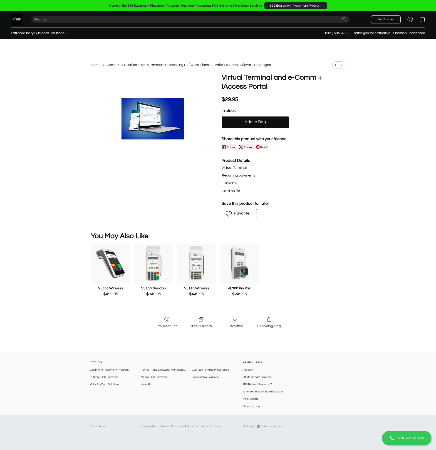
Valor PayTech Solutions (104, 384)
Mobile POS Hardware (154, 377)
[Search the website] (344, 19)
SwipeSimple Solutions (205, 377)
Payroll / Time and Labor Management (163, 369)
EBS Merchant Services (257, 377)
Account (248, 369)
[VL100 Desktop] (153, 263)
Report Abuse (98, 426)
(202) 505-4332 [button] (337, 33)
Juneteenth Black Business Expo (263, 391)
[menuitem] (335, 65)
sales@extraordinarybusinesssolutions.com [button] (389, 33)
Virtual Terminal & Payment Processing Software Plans (165, 65)
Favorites (235, 326)
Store (111, 65)
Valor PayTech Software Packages (243, 65)
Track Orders (201, 326)
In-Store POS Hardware (104, 377)
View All (145, 384)
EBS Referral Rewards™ (257, 384)
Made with (264, 426)
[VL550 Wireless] (110, 263)
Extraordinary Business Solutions (38, 33)
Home (96, 65)
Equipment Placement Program (109, 369)
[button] (295, 5)
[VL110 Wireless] (196, 263)
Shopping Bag (269, 326)
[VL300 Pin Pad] (239, 263)
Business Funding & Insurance (210, 369)
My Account (167, 326)
